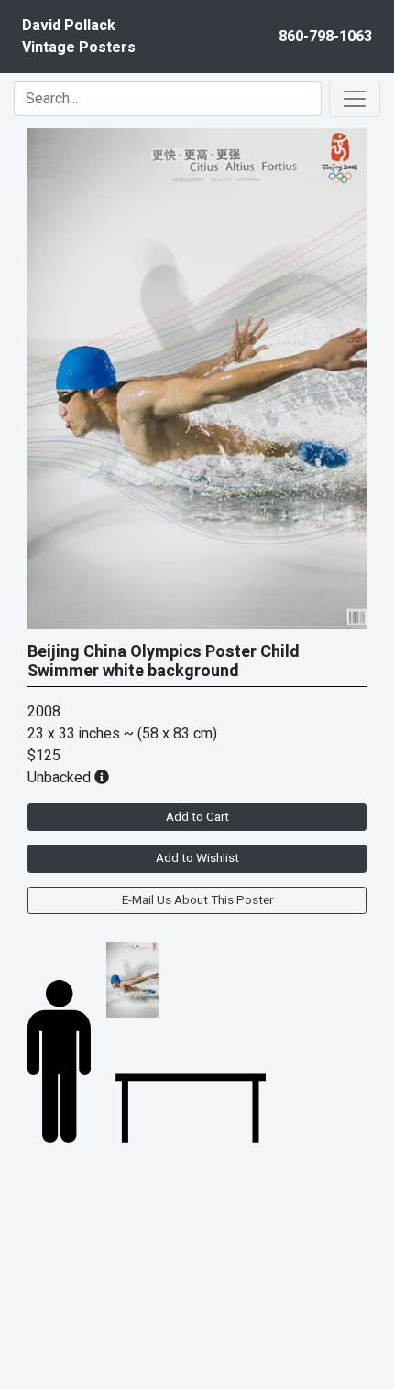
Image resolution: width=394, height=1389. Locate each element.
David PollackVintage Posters (79, 37)
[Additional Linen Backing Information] (101, 778)
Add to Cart (197, 817)
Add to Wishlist (197, 858)
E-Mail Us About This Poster (197, 900)
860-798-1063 (325, 37)
